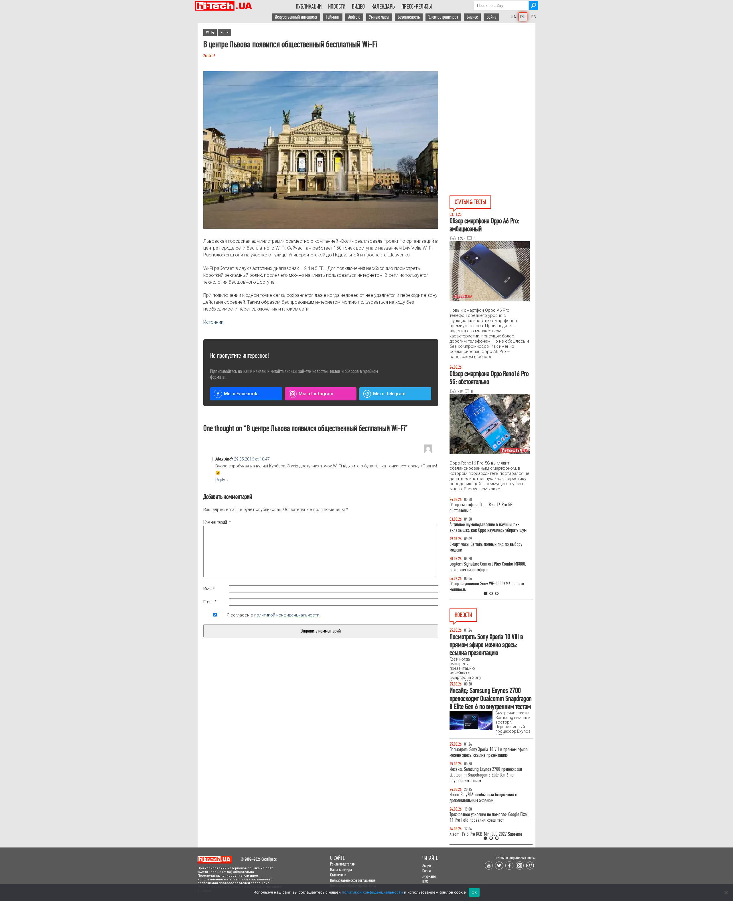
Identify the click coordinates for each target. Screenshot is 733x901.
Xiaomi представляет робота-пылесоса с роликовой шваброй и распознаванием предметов (483, 780)
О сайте (337, 858)
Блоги (426, 871)
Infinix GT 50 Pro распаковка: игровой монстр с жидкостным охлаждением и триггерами (489, 567)
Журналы (429, 876)
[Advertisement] (492, 74)
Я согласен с (273, 615)
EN (533, 17)
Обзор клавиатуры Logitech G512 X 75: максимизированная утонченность (481, 547)
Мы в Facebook (240, 393)
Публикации (309, 6)
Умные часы (379, 17)
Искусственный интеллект (296, 17)
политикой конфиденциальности (286, 615)
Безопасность (409, 17)
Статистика (338, 875)
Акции (426, 865)
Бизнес (472, 17)
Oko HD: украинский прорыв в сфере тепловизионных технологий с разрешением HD (489, 803)
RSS (425, 881)
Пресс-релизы (416, 6)
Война (491, 17)
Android (354, 17)
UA (513, 17)
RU (522, 17)
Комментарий (215, 522)
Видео (358, 6)
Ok (474, 892)
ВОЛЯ (224, 32)
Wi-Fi (210, 32)
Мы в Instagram (316, 393)
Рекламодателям (342, 864)
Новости (336, 6)
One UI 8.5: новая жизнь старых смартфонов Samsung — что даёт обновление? (486, 527)
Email (209, 601)
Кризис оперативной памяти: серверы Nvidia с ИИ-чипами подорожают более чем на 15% (488, 823)
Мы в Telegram (389, 393)
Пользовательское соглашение (352, 880)
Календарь (383, 6)
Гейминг (333, 17)
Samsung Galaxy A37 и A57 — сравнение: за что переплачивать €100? (490, 586)
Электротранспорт (443, 17)
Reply (220, 479)
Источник (213, 322)
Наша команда (341, 869)
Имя (209, 588)
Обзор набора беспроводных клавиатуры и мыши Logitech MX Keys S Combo (486, 507)
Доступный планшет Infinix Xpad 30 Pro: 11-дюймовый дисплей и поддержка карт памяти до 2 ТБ (489, 755)
